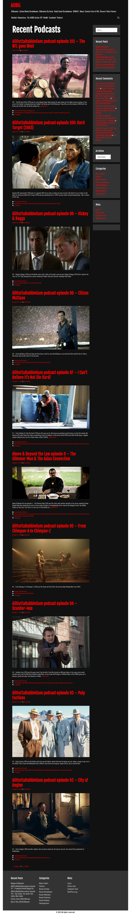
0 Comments (17, 115)
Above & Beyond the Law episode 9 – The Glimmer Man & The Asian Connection (44, 456)
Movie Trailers (100, 173)
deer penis (41, 514)
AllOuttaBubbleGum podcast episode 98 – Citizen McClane (50, 295)
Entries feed (100, 212)
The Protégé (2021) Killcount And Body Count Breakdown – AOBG (105, 85)
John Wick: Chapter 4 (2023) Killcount (105, 111)
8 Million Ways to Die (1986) (21, 683)
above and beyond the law (32, 514)
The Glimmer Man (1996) (27, 516)
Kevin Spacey (23, 858)
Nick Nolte (52, 770)
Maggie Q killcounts (102, 46)
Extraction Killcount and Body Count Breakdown (105, 123)
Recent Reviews (101, 190)
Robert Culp (38, 283)
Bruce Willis (17, 362)
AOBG (15, 5)
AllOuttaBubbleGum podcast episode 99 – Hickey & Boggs (50, 216)
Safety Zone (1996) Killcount (105, 64)
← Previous (15, 866)
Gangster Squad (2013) (25, 770)
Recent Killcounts (101, 185)
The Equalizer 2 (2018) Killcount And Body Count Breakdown (106, 100)
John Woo (45, 203)
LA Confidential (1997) (32, 858)
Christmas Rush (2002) (49, 444)
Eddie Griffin (69, 444)
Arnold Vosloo (17, 203)
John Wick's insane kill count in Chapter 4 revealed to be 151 (106, 106)
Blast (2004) (17, 444)
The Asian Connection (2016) (82, 514)
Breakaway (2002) (25, 444)
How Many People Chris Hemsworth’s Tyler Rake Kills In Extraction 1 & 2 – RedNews (106, 118)
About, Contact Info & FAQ (89, 11)
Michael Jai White (49, 514)
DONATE (76, 11)
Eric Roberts (75, 444)
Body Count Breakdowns (63, 11)
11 (24, 866)
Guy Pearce (17, 858)
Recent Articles (101, 179)
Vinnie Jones (86, 444)
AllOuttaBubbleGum (19, 113)
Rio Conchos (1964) (47, 113)
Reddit (45, 17)
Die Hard (28, 362)
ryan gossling (63, 770)
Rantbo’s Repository (18, 17)
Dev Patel (16, 593)
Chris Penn (17, 770)
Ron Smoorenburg (62, 514)
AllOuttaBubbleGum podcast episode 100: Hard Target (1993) (48, 125)
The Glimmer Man (16, 516)
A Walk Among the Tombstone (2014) (37, 683)
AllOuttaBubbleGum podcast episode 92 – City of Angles (50, 782)
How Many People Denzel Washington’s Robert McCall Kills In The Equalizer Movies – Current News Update (105, 94)
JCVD (29, 203)
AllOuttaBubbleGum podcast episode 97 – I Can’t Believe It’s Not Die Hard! (49, 375)
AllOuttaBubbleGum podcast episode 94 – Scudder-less (44, 606)
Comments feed (101, 215)
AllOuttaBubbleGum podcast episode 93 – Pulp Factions (48, 695)
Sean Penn (69, 770)
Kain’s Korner (111, 11)
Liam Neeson (56, 683)
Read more (44, 106)
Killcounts (15, 11)
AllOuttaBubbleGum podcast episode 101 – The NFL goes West (48, 44)
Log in (98, 209)
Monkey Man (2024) (24, 593)
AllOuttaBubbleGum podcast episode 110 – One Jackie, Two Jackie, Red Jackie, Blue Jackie (106, 59)
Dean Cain (58, 444)
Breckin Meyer (34, 444)
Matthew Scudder (64, 683)
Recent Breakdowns (102, 182)
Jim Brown (34, 113)
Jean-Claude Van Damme (36, 203)
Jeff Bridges (50, 683)
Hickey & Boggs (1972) (25, 283)
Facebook (52, 17)
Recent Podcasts (23, 111)
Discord (103, 11)
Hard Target (24, 203)
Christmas (23, 362)
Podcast (60, 17)
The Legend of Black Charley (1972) (61, 113)
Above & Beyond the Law (20, 514)
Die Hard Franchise (41, 362)
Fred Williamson (28, 113)
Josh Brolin (34, 770)
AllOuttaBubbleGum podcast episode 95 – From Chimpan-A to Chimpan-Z (49, 528)
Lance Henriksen (52, 203)
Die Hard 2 (33, 362)
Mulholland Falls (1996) (43, 770)
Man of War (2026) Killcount (105, 67)
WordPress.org (101, 218)
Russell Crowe (46, 858)
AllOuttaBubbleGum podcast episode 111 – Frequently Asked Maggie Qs (106, 51)
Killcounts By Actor (46, 11)
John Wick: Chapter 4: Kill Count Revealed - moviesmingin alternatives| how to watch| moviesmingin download (106, 131)
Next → (28, 866)
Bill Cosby (16, 283)
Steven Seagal (71, 514)
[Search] (118, 17)
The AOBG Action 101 (34, 17)
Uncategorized (31, 111)
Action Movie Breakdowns (28, 11)
